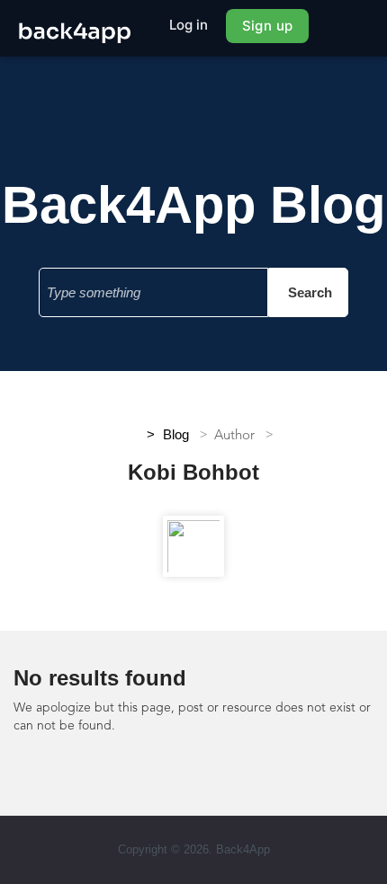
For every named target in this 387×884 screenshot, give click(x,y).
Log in (189, 24)
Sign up (267, 25)
